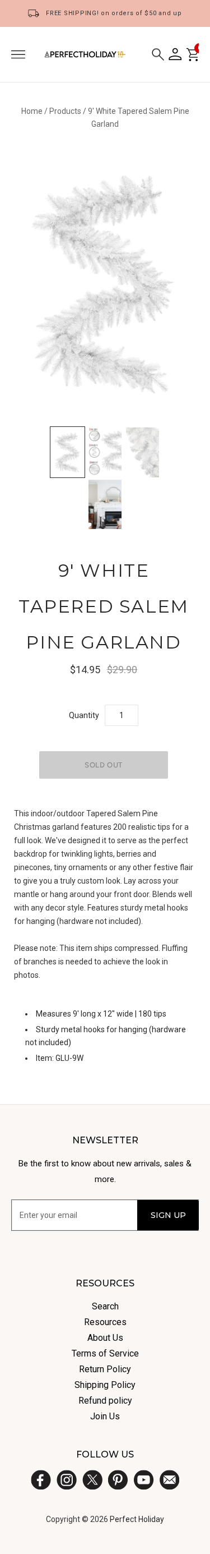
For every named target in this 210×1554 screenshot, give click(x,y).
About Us (105, 1337)
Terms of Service (105, 1353)
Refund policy (105, 1400)
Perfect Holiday (137, 1519)
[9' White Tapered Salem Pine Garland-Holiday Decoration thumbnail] (142, 452)
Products (65, 111)
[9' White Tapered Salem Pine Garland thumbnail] (67, 452)
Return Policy (105, 1369)
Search (105, 1306)
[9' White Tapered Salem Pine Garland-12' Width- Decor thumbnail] (105, 452)
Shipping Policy (105, 1385)
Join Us (105, 1416)
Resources (105, 1322)
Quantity (84, 715)
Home (32, 111)
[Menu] (18, 54)
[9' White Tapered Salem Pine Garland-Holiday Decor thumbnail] (105, 505)
